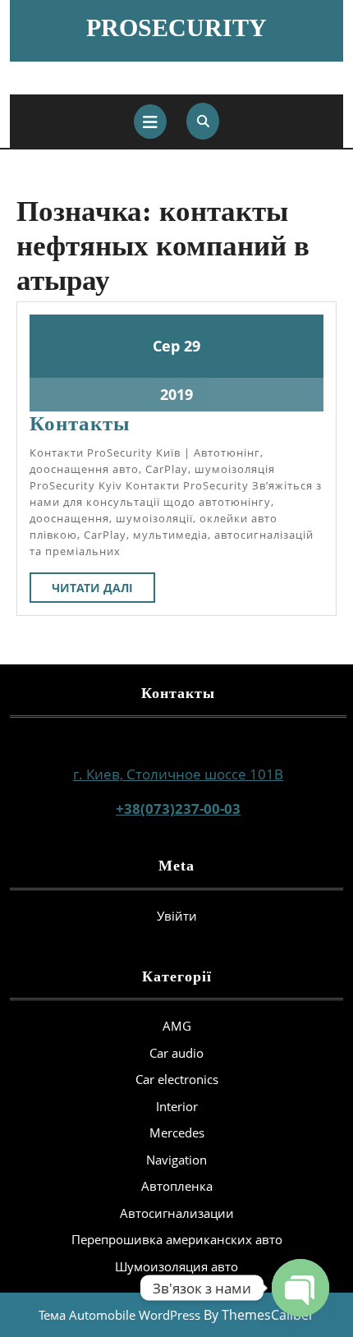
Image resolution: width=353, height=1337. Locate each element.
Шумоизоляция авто (176, 1266)
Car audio (176, 1053)
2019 (176, 394)
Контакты (80, 423)
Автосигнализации (177, 1213)
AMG (177, 1026)
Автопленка (177, 1186)
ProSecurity (176, 27)
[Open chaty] (300, 1287)
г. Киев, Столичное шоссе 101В (178, 774)
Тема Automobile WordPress (119, 1315)
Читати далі (103, 591)
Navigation (176, 1159)
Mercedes (176, 1132)
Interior (177, 1106)
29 (192, 346)
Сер (166, 346)
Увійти (177, 915)
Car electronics (176, 1079)
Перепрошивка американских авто (176, 1239)
